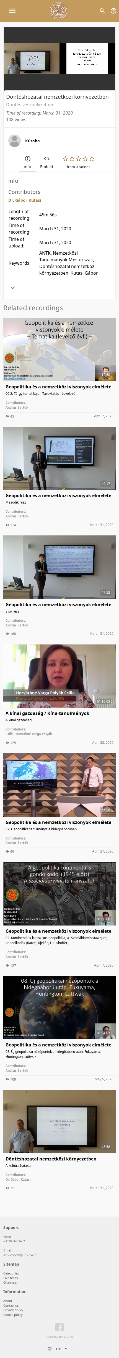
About (7, 1301)
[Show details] (12, 289)
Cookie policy (13, 1315)
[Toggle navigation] (12, 10)
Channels (10, 1282)
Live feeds (10, 1278)
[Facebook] (59, 1328)
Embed (46, 166)
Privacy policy (13, 1310)
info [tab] (27, 166)
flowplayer (75, 85)
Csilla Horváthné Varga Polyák (29, 734)
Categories (11, 1273)
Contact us (11, 1305)
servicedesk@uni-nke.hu (20, 1255)
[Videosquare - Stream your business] (58, 10)
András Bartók (17, 407)
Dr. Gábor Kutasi (18, 1179)
